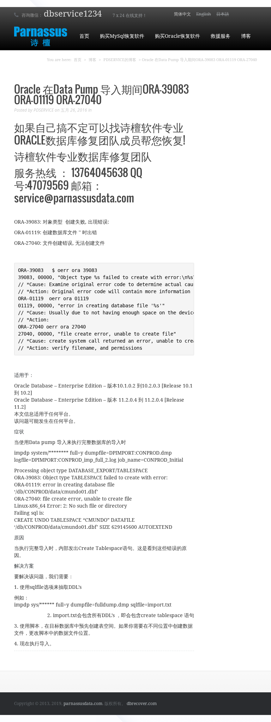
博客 (246, 36)
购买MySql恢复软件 (122, 36)
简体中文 (182, 14)
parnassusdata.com (83, 703)
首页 (84, 36)
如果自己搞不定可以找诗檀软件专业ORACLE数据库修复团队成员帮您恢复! (99, 133)
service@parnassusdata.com (74, 198)
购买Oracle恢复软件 (177, 36)
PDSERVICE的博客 (119, 60)
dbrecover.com (142, 703)
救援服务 (220, 36)
